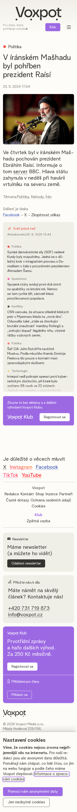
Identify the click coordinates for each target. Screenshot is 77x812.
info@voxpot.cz (25, 614)
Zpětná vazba (38, 521)
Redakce (11, 494)
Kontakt (27, 494)
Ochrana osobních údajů (51, 500)
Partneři (66, 494)
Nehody (37, 197)
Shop (40, 494)
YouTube (31, 475)
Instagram (21, 467)
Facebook (11, 215)
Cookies (38, 506)
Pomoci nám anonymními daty (33, 792)
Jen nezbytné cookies (26, 802)
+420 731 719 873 (29, 608)
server (20, 171)
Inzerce (52, 494)
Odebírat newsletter (26, 563)
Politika (23, 197)
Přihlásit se (20, 695)
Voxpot (38, 488)
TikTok (10, 475)
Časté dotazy (17, 500)
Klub (53, 27)
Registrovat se (54, 417)
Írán (49, 197)
